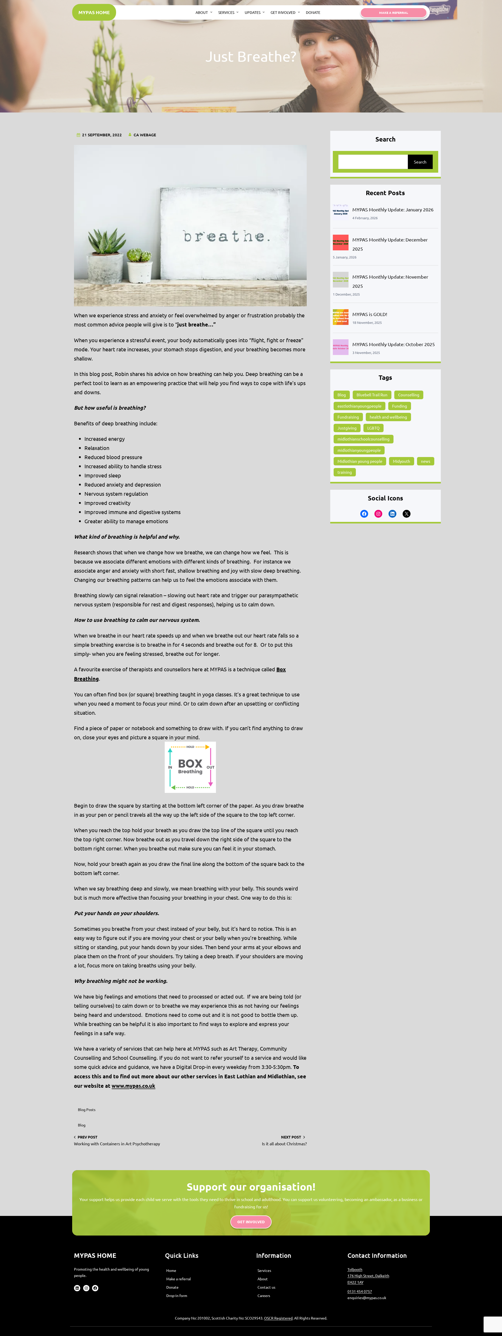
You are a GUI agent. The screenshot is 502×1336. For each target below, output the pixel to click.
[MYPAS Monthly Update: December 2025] (341, 244)
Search (420, 161)
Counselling (408, 394)
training (345, 472)
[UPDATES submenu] (264, 12)
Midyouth (401, 461)
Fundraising (348, 416)
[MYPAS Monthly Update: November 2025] (341, 281)
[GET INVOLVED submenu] (299, 12)
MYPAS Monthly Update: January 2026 (392, 209)
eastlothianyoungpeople (359, 405)
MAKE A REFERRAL (393, 12)
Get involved (251, 1222)
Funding (399, 405)
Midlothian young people (360, 461)
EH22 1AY (355, 1282)
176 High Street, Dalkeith (368, 1275)
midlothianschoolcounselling (364, 438)
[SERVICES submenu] (237, 12)
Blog (81, 1125)
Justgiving (347, 427)
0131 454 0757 (359, 1291)
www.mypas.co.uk (133, 1085)
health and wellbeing (388, 416)
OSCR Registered (278, 1318)
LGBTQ (373, 427)
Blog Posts (86, 1109)
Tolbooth (354, 1269)
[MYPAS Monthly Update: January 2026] (341, 214)
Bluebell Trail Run (372, 394)
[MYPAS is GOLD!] (341, 318)
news (425, 461)
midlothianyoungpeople (359, 450)
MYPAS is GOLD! (369, 314)
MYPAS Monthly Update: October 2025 (393, 344)
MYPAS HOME (94, 12)
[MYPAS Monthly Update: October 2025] (341, 348)
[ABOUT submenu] (211, 12)
